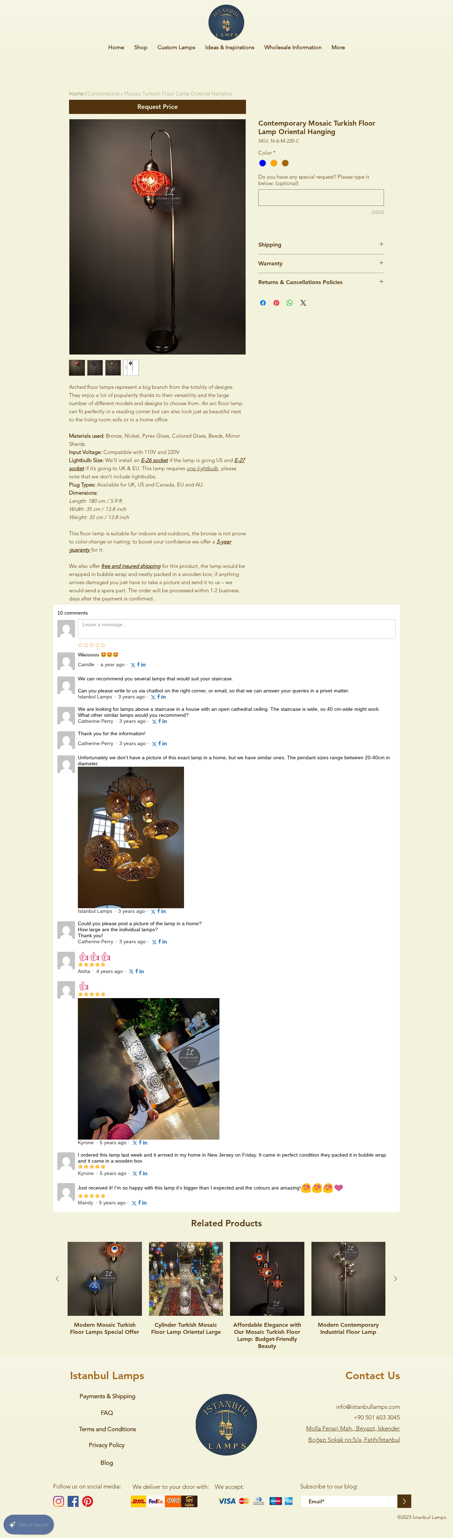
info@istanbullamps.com (368, 846)
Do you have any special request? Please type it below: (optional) (313, 180)
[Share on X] (303, 303)
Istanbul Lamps (107, 815)
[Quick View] (105, 718)
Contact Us (372, 815)
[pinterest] (87, 940)
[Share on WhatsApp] (290, 303)
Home (76, 93)
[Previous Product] (57, 718)
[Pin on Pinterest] (276, 303)
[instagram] (58, 940)
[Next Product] (395, 718)
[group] (226, 735)
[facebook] (73, 940)
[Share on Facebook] (263, 303)
